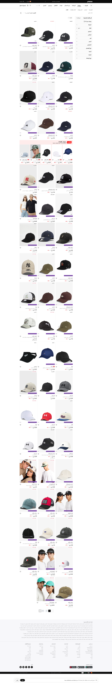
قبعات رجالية (90, 639)
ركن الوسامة (53, 654)
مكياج (42, 647)
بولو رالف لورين (29, 625)
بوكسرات (35, 627)
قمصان (50, 627)
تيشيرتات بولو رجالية (41, 635)
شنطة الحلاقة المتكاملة (50, 629)
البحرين (91, 657)
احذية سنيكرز (63, 627)
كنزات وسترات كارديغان (29, 629)
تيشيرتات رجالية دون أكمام (55, 635)
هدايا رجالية (62, 631)
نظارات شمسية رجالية (67, 637)
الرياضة (74, 5)
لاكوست (34, 625)
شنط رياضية (74, 637)
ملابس (54, 647)
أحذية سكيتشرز (48, 633)
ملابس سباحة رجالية (75, 639)
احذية (66, 627)
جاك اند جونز (78, 627)
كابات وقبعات (73, 9)
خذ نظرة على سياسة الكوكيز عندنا (70, 680)
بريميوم (50, 5)
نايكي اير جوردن (81, 633)
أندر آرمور (65, 633)
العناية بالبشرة (41, 651)
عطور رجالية (24, 637)
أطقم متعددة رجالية (63, 635)
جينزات (91, 629)
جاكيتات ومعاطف (22, 627)
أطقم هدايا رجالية (55, 639)
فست (27, 627)
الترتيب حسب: (33, 12)
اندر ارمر (79, 625)
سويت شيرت (31, 627)
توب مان (22, 625)
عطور (38, 629)
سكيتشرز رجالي (60, 625)
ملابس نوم (75, 631)
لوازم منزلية (29, 654)
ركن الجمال (67, 5)
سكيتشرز (65, 625)
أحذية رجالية (74, 635)
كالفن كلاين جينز (43, 625)
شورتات (44, 629)
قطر (91, 655)
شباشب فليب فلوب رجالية (54, 637)
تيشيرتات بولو (45, 627)
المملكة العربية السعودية (88, 651)
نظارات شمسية (82, 629)
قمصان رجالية (47, 635)
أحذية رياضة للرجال (71, 627)
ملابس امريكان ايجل (84, 625)
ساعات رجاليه (77, 629)
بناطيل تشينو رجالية (34, 635)
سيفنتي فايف (61, 633)
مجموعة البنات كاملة (28, 658)
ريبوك (69, 625)
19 (42, 610)
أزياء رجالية (81, 639)
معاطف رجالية (84, 637)
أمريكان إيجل (76, 633)
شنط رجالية (47, 637)
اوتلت (61, 5)
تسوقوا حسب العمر (28, 657)
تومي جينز (90, 627)
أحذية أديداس (54, 631)
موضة (79, 5)
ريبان (72, 625)
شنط (65, 629)
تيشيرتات (53, 627)
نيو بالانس (37, 625)
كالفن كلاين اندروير (42, 633)
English (21, 1)
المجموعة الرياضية (65, 651)
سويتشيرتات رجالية (62, 639)
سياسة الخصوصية (89, 647)
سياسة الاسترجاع (89, 648)
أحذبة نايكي (41, 631)
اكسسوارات (80, 9)
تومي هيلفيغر (86, 627)
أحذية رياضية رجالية (80, 635)
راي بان (57, 633)
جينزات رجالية (79, 637)
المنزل (44, 5)
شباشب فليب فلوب (70, 629)
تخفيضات (66, 655)
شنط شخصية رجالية (41, 637)
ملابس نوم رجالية (68, 639)
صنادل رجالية (29, 637)
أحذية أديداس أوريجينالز (88, 633)
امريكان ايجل (90, 625)
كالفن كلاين (48, 625)
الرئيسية (90, 9)
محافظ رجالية (90, 631)
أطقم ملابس (58, 627)
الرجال (85, 9)
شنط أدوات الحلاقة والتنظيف (59, 629)
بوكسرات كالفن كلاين (54, 625)
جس (79, 650)
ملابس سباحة (80, 631)
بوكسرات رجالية (27, 635)
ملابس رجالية (85, 631)
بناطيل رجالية (40, 627)
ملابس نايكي (36, 631)
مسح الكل (78, 17)
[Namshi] (89, 1)
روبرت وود (75, 625)
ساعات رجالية (61, 637)
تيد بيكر (82, 627)
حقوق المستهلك (90, 650)
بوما (25, 625)
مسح (79, 28)
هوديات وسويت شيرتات (69, 631)
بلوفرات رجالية (90, 637)
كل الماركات (78, 657)
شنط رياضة (87, 629)
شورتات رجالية (34, 637)
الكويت (91, 654)
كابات (67, 9)
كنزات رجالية (86, 639)
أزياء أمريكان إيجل (70, 633)
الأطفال (55, 5)
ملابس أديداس (49, 631)
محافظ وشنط (23, 629)
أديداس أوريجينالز (31, 631)
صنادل (41, 629)
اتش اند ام (85, 635)
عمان (91, 658)
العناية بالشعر (41, 650)
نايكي (45, 631)
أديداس (58, 631)
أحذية (67, 647)
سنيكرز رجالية (69, 635)
